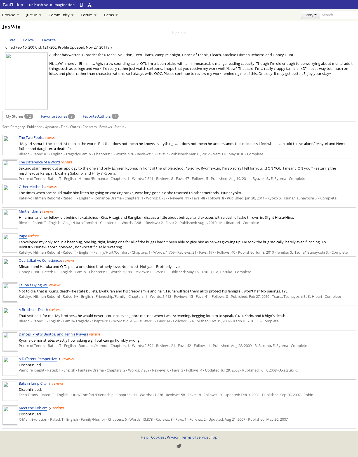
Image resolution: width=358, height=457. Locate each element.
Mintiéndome (30, 211)
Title (64, 126)
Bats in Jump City (33, 383)
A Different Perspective (38, 358)
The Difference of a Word (39, 162)
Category (17, 126)
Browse (9, 14)
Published (34, 126)
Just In (32, 14)
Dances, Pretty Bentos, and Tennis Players (53, 334)
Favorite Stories (56, 116)
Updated (51, 126)
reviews (49, 137)
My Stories (18, 116)
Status (119, 126)
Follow (28, 39)
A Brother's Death (33, 309)
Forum (87, 14)
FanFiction (13, 4)
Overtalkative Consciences (40, 260)
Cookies (157, 437)
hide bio (179, 32)
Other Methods (31, 186)
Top (214, 437)
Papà (23, 235)
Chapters (90, 126)
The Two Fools (31, 137)
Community (60, 14)
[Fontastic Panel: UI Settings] (90, 4)
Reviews (105, 126)
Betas (109, 14)
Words (75, 126)
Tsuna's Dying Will (33, 284)
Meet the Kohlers (33, 407)
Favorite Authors (99, 116)
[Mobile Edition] (81, 4)
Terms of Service (194, 437)
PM (12, 39)
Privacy (173, 437)
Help (145, 437)
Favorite (49, 39)
